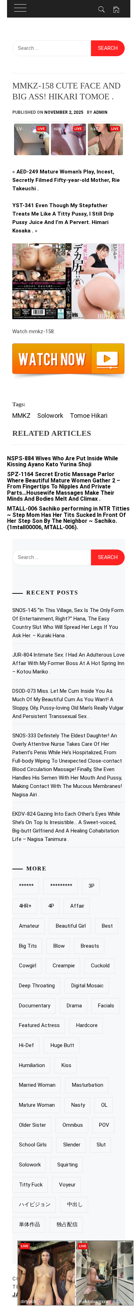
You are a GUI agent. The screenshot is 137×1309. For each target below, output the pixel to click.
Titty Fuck (31, 1185)
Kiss (66, 1065)
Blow (59, 946)
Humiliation (32, 1065)
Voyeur (67, 1185)
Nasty (78, 1105)
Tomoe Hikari (88, 415)
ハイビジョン (35, 1204)
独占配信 (67, 1224)
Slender (71, 1145)
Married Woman (37, 1085)
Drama (74, 1005)
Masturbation (87, 1085)
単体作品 (29, 1224)
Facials (106, 1005)
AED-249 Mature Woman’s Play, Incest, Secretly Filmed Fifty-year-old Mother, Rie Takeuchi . (66, 180)
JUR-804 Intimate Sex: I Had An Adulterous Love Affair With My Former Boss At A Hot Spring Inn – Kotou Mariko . (68, 663)
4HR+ (25, 906)
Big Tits (28, 946)
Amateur (29, 926)
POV (104, 1125)
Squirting (67, 1165)
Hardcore (87, 1025)
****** (26, 886)
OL (104, 1105)
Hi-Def (26, 1045)
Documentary (34, 1005)
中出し (75, 1204)
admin (100, 112)
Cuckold (100, 965)
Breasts (90, 946)
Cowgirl (27, 965)
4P (51, 906)
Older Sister (32, 1125)
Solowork (50, 415)
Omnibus (73, 1125)
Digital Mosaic (87, 985)
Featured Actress (39, 1025)
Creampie (64, 965)
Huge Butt (62, 1045)
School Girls (33, 1145)
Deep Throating (37, 985)
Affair (77, 906)
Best (107, 926)
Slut (101, 1145)
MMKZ (21, 415)
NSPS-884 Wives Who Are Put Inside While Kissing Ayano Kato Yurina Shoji (62, 461)
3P (91, 886)
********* (61, 886)
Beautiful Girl (71, 926)
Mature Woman (37, 1105)
